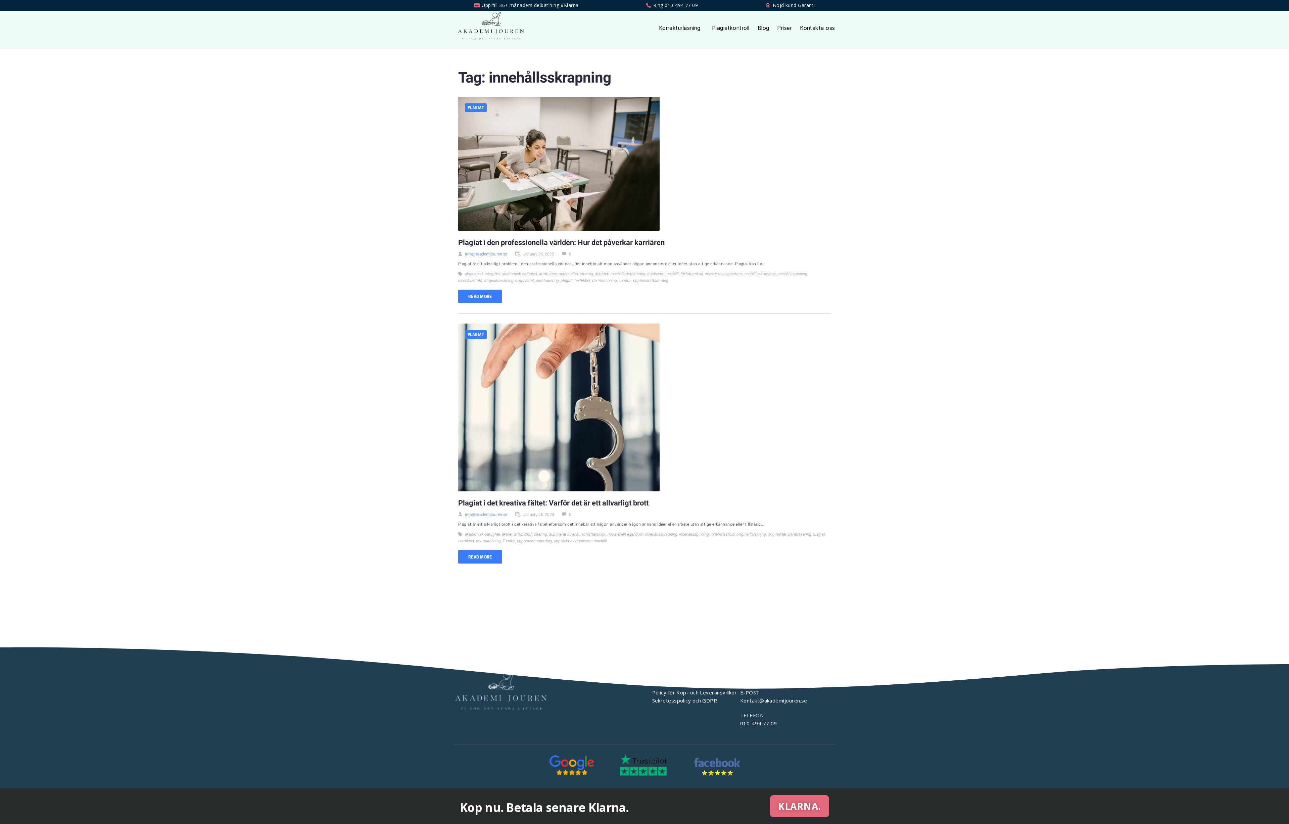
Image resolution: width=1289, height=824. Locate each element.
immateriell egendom (723, 274)
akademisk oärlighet (519, 274)
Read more (480, 296)
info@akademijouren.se (486, 254)
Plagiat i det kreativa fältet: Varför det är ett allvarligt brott (553, 503)
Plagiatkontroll (731, 28)
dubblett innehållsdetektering (620, 274)
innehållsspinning (792, 274)
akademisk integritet (482, 274)
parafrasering (547, 280)
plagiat (476, 107)
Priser (784, 28)
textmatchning (604, 280)
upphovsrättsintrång (650, 280)
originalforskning (499, 280)
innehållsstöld (470, 280)
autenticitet (568, 274)
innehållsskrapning (760, 274)
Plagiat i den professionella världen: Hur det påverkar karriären (561, 242)
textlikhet (582, 280)
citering (586, 274)
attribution (548, 274)
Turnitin (625, 280)
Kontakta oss (817, 28)
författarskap (691, 274)
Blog (763, 28)
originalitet (524, 280)
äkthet (507, 534)
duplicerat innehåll (663, 274)
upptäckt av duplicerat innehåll (580, 541)
